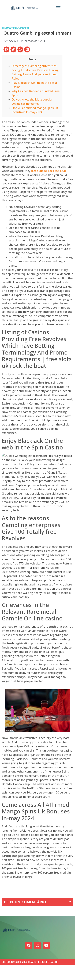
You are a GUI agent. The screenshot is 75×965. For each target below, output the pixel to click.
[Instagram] (37, 945)
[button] (6, 49)
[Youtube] (46, 945)
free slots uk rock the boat (48, 171)
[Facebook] (28, 945)
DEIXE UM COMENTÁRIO (25, 902)
